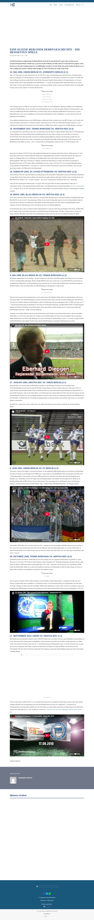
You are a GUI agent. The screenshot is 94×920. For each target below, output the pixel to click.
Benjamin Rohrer (16, 55)
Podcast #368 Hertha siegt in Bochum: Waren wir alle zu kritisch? (30, 861)
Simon (15, 807)
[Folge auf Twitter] (47, 894)
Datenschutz (50, 900)
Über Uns (78, 4)
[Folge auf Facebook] (44, 894)
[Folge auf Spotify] (50, 894)
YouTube (61, 4)
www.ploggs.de (47, 913)
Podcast (55, 4)
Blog (51, 4)
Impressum (43, 900)
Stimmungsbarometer (69, 4)
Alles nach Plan (15, 805)
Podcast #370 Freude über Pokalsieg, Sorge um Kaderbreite (28, 822)
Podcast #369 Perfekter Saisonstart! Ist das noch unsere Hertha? (30, 840)
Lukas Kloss (16, 824)
